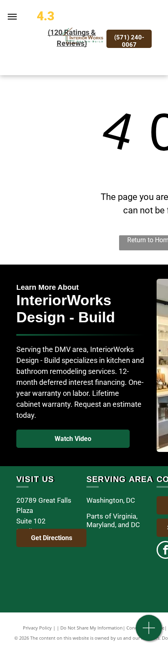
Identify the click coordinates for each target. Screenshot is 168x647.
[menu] (12, 17)
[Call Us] (149, 632)
